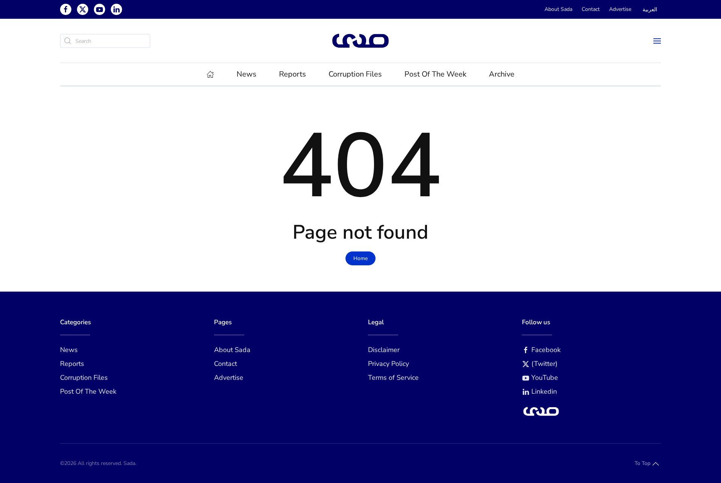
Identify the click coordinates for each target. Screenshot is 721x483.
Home (360, 258)
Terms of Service (393, 377)
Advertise (620, 9)
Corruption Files (355, 74)
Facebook (546, 349)
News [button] (246, 74)
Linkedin (544, 391)
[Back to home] (360, 41)
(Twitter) (544, 363)
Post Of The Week (435, 74)
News (69, 349)
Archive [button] (501, 74)
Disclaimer (384, 349)
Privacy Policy (388, 363)
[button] (657, 40)
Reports (72, 363)
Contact (591, 9)
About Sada (558, 9)
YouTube (544, 377)
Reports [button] (292, 74)
